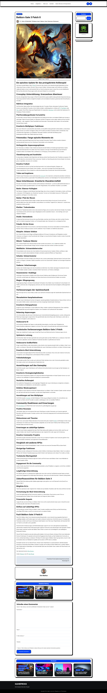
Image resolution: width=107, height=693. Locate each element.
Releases (22, 554)
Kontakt (52, 3)
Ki (53, 243)
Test (83, 670)
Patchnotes (19, 14)
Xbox (17, 110)
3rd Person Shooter (22, 588)
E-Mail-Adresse (20, 636)
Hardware (40, 670)
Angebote (38, 3)
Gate (46, 21)
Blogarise (57, 691)
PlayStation (64, 108)
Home (32, 3)
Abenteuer (51, 110)
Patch (34, 85)
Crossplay (28, 398)
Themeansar (63, 691)
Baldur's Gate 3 (37, 21)
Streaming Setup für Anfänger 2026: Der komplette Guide (42, 673)
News (27, 590)
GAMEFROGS (21, 684)
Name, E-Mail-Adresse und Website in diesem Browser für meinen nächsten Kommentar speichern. (39, 648)
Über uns (45, 3)
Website (18, 642)
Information (39, 590)
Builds (55, 421)
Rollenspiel (56, 21)
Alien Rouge (31, 554)
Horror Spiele (21, 590)
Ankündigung (21, 406)
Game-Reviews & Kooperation (63, 3)
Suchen (83, 14)
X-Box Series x (30, 551)
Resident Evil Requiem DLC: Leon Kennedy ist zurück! (23, 673)
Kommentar (19, 609)
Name (18, 629)
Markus (23, 21)
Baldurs (42, 21)
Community (42, 176)
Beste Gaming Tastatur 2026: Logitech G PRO (81, 672)
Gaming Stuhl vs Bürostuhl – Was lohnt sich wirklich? (63, 672)
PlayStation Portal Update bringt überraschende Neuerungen (43, 594)
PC (60, 108)
